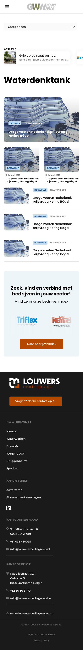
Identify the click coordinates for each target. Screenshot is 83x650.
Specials (12, 468)
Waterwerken (16, 438)
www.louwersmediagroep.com (31, 613)
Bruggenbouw (16, 461)
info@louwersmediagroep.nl (30, 549)
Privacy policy (41, 640)
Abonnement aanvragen (23, 497)
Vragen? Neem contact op (33, 401)
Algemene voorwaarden (41, 634)
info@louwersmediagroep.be (30, 598)
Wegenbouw (15, 453)
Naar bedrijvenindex (41, 344)
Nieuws (11, 431)
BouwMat (13, 446)
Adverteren (14, 490)
